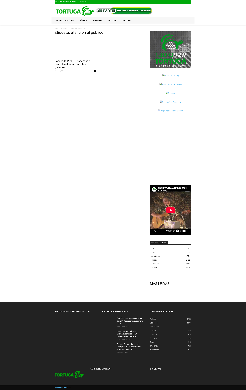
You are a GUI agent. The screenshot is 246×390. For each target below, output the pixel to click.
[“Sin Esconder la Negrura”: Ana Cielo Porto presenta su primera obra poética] (108, 321)
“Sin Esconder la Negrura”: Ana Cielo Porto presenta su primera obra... (130, 321)
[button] (188, 20)
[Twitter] (189, 2)
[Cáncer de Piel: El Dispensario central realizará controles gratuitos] (75, 47)
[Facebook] (181, 2)
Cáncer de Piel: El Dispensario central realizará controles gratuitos (72, 64)
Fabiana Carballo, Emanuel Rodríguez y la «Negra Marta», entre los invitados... (129, 346)
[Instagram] (185, 2)
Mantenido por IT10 (62, 388)
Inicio (56, 29)
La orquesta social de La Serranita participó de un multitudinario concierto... (127, 333)
